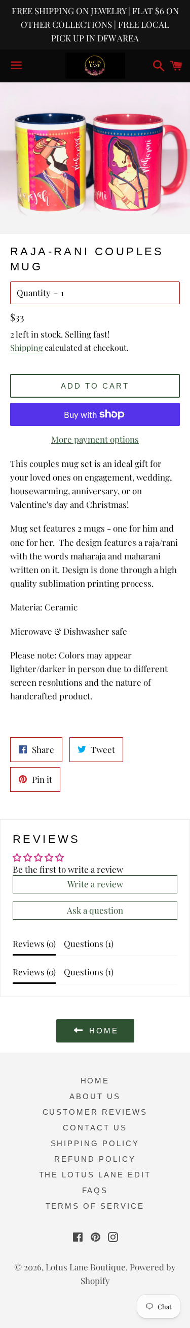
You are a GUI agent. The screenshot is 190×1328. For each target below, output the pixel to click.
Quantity (34, 292)
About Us (95, 1096)
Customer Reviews (95, 1112)
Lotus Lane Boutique (86, 1266)
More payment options (95, 439)
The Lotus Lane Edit (95, 1174)
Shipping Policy (95, 1143)
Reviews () (34, 943)
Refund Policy (95, 1159)
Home (95, 1080)
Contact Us (95, 1127)
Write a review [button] (95, 883)
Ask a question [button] (95, 910)
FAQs (95, 1190)
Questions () (88, 943)
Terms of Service (95, 1206)
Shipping (26, 347)
